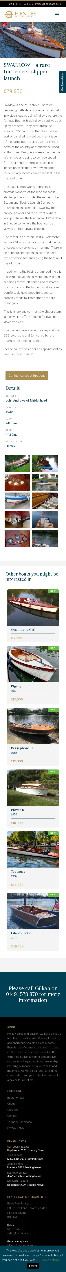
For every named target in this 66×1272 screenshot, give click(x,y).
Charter (11, 1103)
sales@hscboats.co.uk (21, 1233)
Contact (12, 1115)
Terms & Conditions (19, 1122)
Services (12, 1109)
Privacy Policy (15, 1128)
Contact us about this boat (27, 375)
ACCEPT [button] (33, 1266)
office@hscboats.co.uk (21, 1245)
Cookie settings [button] (50, 1260)
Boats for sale (16, 1097)
